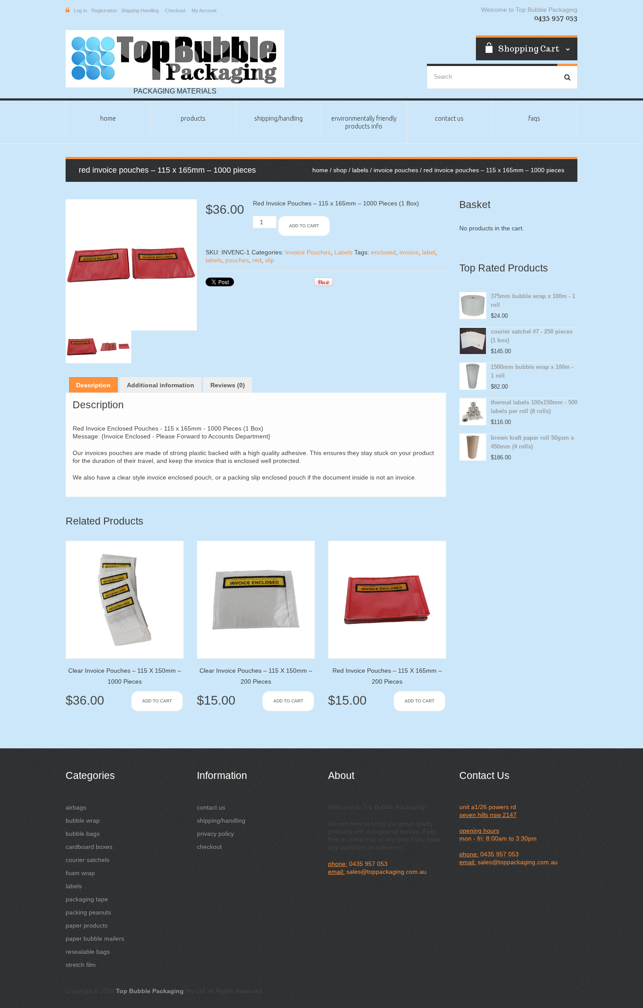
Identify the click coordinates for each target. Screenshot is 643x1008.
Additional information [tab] (160, 385)
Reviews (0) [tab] (227, 385)
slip (269, 260)
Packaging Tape (87, 899)
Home (108, 118)
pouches (237, 260)
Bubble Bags (83, 833)
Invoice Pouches (396, 170)
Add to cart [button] (157, 701)
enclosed (383, 252)
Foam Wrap (80, 872)
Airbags (76, 807)
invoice (409, 252)
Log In (80, 10)
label (428, 252)
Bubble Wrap (83, 820)
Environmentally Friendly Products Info (364, 122)
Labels (360, 170)
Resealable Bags (88, 951)
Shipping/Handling (278, 118)
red (257, 260)
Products (193, 118)
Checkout (175, 10)
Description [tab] (93, 385)
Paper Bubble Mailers (95, 938)
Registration (104, 10)
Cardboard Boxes (89, 846)
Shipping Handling (140, 10)
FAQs (534, 118)
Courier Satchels (87, 859)
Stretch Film (81, 964)
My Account (204, 10)
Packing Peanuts (88, 912)
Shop (340, 170)
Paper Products (87, 925)
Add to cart (304, 225)
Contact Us (449, 118)
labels (214, 260)
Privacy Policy (215, 833)
